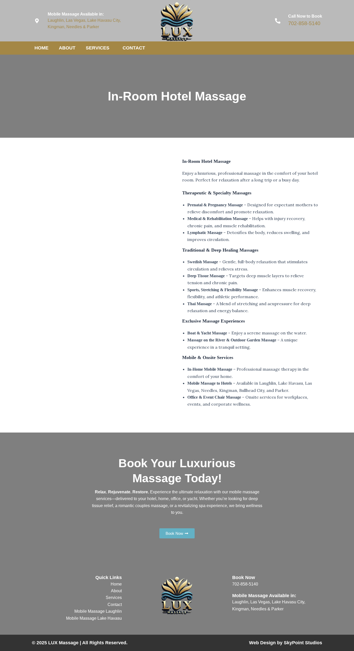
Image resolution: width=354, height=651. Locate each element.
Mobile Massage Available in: (76, 14)
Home (41, 47)
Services (97, 47)
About (67, 47)
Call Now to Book (305, 16)
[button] (111, 48)
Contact (134, 47)
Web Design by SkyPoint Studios (285, 642)
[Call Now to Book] (277, 21)
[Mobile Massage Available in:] (36, 20)
